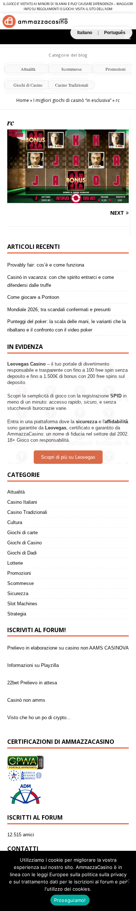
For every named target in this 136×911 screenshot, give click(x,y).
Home (22, 100)
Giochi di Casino (27, 85)
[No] (127, 881)
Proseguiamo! (70, 900)
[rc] (68, 198)
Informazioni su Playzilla (33, 665)
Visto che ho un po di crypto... (39, 717)
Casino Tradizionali (71, 85)
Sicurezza (17, 593)
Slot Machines (22, 603)
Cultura (14, 522)
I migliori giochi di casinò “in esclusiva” (72, 100)
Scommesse (71, 69)
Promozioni (19, 573)
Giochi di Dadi (22, 553)
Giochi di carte (22, 532)
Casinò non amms (26, 700)
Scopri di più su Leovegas (68, 457)
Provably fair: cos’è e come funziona (45, 265)
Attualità (28, 69)
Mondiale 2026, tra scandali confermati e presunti (59, 309)
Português (114, 32)
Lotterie (15, 563)
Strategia (16, 614)
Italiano (84, 32)
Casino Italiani (22, 502)
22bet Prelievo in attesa (32, 682)
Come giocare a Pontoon (33, 297)
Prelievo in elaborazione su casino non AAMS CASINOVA (68, 648)
